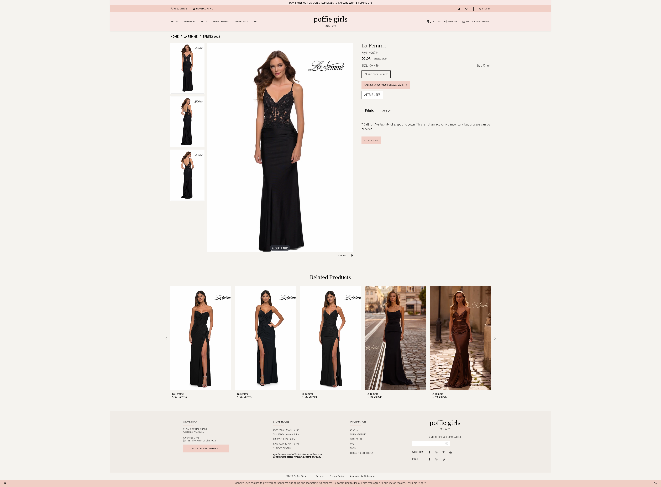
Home (174, 37)
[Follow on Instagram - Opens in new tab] (436, 459)
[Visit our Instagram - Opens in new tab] (436, 452)
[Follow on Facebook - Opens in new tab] (429, 459)
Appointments (358, 434)
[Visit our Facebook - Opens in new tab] (429, 452)
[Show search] (459, 9)
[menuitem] (179, 9)
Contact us (356, 439)
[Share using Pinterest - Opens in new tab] (352, 255)
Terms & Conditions (362, 453)
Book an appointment (205, 448)
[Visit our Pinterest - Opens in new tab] (443, 452)
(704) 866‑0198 (191, 438)
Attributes (372, 95)
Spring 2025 (211, 37)
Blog (353, 448)
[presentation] (200, 338)
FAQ (352, 444)
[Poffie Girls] (330, 21)
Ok (655, 483)
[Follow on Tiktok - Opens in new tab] (443, 459)
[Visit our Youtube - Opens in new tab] (450, 452)
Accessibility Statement (362, 476)
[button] (484, 9)
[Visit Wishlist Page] (467, 9)
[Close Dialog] (5, 483)
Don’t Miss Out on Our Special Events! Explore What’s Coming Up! (330, 2)
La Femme (191, 37)
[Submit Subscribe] (446, 443)
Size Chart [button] (483, 65)
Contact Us (371, 140)
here (423, 483)
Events (354, 430)
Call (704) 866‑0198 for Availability (385, 85)
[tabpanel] (187, 69)
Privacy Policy (336, 476)
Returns (320, 476)
